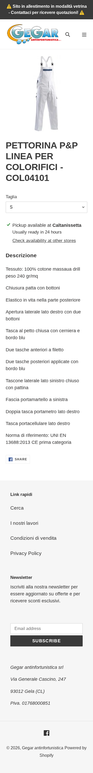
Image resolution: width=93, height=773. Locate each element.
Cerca (17, 508)
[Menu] (84, 34)
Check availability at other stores (44, 240)
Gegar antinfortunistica (42, 748)
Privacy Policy (26, 553)
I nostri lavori (24, 523)
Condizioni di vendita (33, 538)
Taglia (11, 196)
